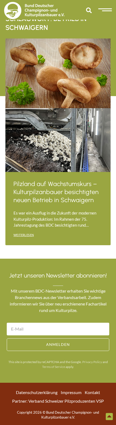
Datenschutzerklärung (36, 392)
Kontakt (92, 392)
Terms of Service (53, 367)
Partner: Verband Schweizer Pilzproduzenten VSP (58, 400)
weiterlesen (23, 235)
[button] (89, 10)
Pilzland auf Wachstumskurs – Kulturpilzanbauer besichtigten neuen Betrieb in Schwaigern (56, 192)
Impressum (71, 392)
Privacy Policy (92, 362)
